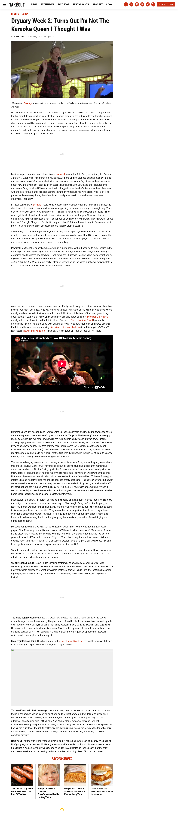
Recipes (15, 14)
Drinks (25, 14)
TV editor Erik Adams (97, 316)
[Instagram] (137, 4)
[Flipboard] (142, 4)
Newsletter (167, 4)
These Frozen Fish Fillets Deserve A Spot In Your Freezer (102, 791)
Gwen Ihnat (19, 36)
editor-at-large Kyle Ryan (71, 641)
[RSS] (153, 4)
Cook (109, 4)
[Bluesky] (148, 4)
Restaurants (81, 4)
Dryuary (37, 204)
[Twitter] (131, 4)
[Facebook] (126, 4)
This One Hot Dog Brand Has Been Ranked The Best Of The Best (22, 791)
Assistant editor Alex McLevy (65, 327)
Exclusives (47, 4)
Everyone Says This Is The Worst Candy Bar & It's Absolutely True (74, 791)
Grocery (98, 4)
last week (60, 174)
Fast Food (63, 4)
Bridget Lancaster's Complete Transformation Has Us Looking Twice (48, 793)
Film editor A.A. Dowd (82, 320)
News (34, 4)
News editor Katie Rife (34, 330)
